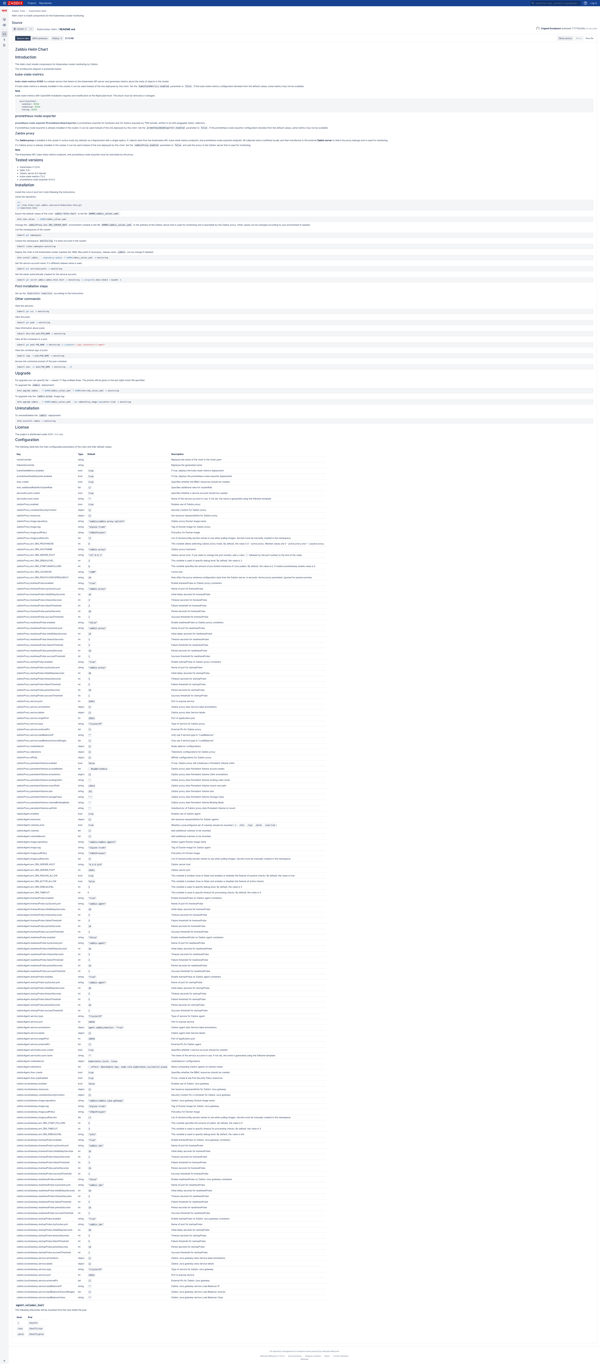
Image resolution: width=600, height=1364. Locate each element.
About (327, 1356)
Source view (23, 38)
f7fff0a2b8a (578, 28)
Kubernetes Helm (37, 11)
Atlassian (304, 1359)
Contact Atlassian (341, 1356)
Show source (565, 38)
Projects (32, 3)
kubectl (29, 192)
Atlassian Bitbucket (330, 1351)
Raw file (589, 38)
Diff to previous (39, 38)
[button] (5, 3)
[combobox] (555, 3)
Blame (579, 38)
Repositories (45, 3)
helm (40, 192)
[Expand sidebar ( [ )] (4, 1361)
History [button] (55, 38)
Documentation (295, 1356)
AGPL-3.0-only (55, 434)
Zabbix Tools (18, 11)
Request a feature (313, 1356)
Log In (593, 3)
